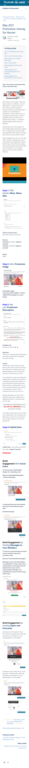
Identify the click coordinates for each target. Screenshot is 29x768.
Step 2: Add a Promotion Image (13, 56)
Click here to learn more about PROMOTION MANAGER (16, 721)
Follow (24, 39)
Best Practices (20, 17)
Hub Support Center (8, 17)
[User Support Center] (14, 2)
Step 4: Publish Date (10, 63)
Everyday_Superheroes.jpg (12, 728)
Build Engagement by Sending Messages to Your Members (12, 71)
